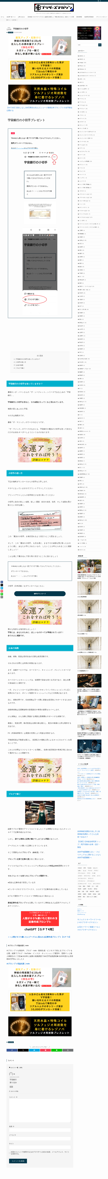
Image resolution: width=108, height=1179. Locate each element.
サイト (11, 1143)
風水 (84, 896)
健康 (81, 253)
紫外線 (82, 461)
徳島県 (82, 365)
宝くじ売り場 (83, 309)
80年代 (82, 56)
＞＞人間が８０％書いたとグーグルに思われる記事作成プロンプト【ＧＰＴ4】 (39, 937)
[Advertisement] (40, 335)
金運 (81, 500)
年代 (81, 352)
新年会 (95, 888)
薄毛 (81, 480)
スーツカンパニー (82, 878)
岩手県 (82, 345)
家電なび (82, 322)
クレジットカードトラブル (87, 135)
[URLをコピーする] (67, 1050)
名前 (11, 1126)
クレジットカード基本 (85, 138)
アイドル (82, 102)
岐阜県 (82, 339)
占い (81, 276)
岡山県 (82, 342)
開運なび (82, 510)
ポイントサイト (84, 207)
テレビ (82, 171)
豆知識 (82, 490)
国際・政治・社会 (84, 289)
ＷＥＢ (82, 549)
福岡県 (82, 451)
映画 (79, 891)
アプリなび (83, 105)
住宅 (81, 243)
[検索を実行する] (99, 44)
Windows (82, 69)
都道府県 (82, 497)
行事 (81, 484)
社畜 (81, 441)
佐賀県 (82, 247)
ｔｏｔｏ (82, 546)
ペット (82, 204)
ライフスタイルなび (85, 217)
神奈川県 (82, 444)
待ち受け (82, 362)
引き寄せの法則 (84, 358)
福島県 (82, 454)
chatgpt (82, 62)
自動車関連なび (84, 474)
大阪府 (82, 299)
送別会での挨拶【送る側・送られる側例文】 (88, 795)
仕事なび (82, 240)
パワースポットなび (85, 197)
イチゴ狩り (83, 112)
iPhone (82, 65)
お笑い (82, 79)
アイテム (82, 98)
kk (14, 1074)
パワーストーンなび (85, 194)
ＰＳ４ (79, 899)
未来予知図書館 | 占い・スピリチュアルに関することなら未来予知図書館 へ (89, 855)
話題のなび (83, 487)
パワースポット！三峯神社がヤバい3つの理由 (88, 773)
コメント (13, 1097)
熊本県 (82, 411)
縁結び (97, 891)
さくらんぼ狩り (84, 88)
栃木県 (82, 395)
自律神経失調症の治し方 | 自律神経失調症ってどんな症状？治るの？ (88, 834)
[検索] (100, 1)
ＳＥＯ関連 (83, 543)
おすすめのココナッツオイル (87, 75)
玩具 (81, 421)
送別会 (94, 894)
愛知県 (82, 375)
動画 (81, 266)
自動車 (84, 894)
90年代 (82, 59)
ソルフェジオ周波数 (85, 161)
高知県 (82, 530)
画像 (81, 424)
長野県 (82, 507)
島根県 (82, 349)
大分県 (82, 296)
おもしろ (95, 868)
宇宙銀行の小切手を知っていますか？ (28, 359)
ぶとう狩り (83, 92)
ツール (82, 168)
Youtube (89, 868)
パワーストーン (81, 881)
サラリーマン (87, 875)
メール (12, 1135)
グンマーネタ (83, 141)
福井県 (82, 447)
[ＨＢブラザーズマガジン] (54, 8)
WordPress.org (81, 914)
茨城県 (82, 477)
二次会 (79, 886)
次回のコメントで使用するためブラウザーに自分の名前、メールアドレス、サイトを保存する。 (40, 1153)
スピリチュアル (84, 151)
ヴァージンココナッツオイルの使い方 (89, 223)
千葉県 (82, 273)
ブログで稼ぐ (20, 368)
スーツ (82, 154)
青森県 (82, 513)
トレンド (82, 174)
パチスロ (82, 191)
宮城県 (82, 312)
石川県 (82, 437)
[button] (12, 1050)
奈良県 (82, 302)
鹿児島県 (82, 536)
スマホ (93, 875)
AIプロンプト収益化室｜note (18, 964)
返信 (11, 1086)
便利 (81, 250)
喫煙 (81, 283)
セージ (82, 158)
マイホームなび (84, 210)
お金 (81, 82)
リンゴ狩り (83, 220)
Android (80, 868)
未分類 (82, 385)
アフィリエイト (81, 873)
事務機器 (82, 233)
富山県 (82, 326)
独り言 (82, 418)
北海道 (82, 270)
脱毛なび (82, 470)
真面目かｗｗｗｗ (84, 431)
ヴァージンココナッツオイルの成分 (89, 227)
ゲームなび (83, 144)
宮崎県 (82, 316)
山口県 (82, 329)
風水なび (83, 520)
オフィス (82, 118)
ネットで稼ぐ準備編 (85, 184)
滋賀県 (82, 405)
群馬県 (79, 894)
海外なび (82, 401)
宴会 (81, 319)
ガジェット (83, 125)
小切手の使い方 (21, 362)
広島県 (82, 355)
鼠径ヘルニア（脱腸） (92, 896)
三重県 (82, 230)
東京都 (82, 391)
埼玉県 (82, 293)
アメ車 (93, 873)
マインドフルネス (84, 214)
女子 (81, 306)
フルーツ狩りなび (84, 200)
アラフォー (83, 108)
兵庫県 (82, 256)
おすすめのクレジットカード (87, 72)
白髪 (81, 428)
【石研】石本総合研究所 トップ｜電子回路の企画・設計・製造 (89, 844)
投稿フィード (80, 910)
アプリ (88, 873)
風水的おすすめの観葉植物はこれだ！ (86, 798)
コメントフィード (81, 912)
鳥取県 (82, 533)
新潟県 (82, 381)
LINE (84, 868)
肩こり (82, 467)
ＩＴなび (82, 540)
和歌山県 (82, 279)
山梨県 (82, 335)
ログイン (79, 909)
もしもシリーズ (84, 95)
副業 (81, 260)
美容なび (82, 464)
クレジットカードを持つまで (87, 131)
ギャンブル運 (83, 128)
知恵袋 (82, 434)
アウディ (96, 870)
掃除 (81, 378)
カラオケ (82, 121)
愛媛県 (82, 372)
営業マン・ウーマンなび (86, 286)
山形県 (82, 332)
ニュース (82, 181)
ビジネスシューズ (82, 883)
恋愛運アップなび (85, 368)
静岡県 (82, 517)
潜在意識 (82, 408)
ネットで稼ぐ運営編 (85, 187)
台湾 (97, 886)
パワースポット (90, 881)
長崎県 (82, 503)
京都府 (82, 237)
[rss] (98, 1)
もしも (84, 870)
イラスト (82, 115)
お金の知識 (19, 365)
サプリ (82, 148)
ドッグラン (83, 177)
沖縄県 (82, 398)
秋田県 (82, 457)
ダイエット (83, 164)
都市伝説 (82, 493)
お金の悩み (10, 32)
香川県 (82, 526)
